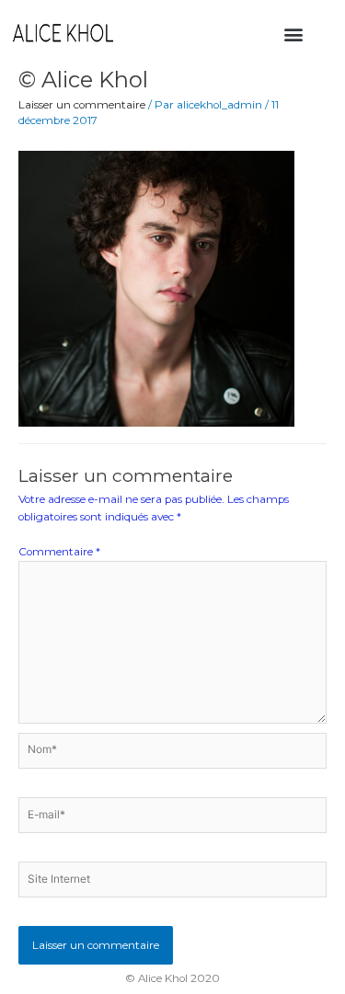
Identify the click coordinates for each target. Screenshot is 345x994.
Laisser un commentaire (81, 104)
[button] (293, 33)
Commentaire (59, 551)
